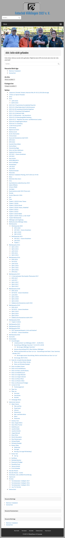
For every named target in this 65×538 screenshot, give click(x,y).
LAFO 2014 (15, 101)
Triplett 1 (16, 242)
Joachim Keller (16, 429)
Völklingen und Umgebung (16, 220)
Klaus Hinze (15, 435)
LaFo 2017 (14, 280)
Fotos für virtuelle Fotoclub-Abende (21, 360)
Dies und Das (17, 406)
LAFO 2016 (15, 263)
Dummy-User (15, 420)
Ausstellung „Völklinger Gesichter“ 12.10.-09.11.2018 (29, 345)
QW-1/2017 (15, 282)
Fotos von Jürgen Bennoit (19, 374)
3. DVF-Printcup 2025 (15, 125)
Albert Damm (15, 404)
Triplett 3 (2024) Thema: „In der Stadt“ (19, 215)
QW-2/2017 (15, 284)
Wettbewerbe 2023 (14, 324)
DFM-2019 (15, 307)
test (10, 197)
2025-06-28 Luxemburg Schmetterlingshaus (21, 109)
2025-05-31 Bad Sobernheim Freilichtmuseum (22, 107)
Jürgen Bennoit (16, 433)
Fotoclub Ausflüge (14, 148)
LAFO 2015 (15, 251)
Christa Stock (13, 136)
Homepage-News (16, 399)
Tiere (10, 199)
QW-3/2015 (15, 249)
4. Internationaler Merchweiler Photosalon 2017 (25, 276)
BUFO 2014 (15, 103)
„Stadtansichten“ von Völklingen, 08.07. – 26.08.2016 (29, 343)
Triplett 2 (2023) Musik (15, 205)
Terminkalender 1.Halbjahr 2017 (21, 481)
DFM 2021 (12, 140)
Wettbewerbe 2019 (14, 305)
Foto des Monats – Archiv (16, 472)
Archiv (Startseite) (14, 134)
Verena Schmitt (16, 466)
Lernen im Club (16, 385)
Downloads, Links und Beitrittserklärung (20, 474)
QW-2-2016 (15, 267)
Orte (10, 181)
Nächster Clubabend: (15, 71)
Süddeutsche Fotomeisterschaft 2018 (22, 303)
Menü (5, 24)
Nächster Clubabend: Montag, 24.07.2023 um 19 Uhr (24, 174)
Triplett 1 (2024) (13, 203)
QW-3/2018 (15, 301)
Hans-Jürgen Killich (17, 423)
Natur (10, 177)
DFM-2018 (15, 290)
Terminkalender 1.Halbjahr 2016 (21, 485)
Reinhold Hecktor (16, 460)
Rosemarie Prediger (17, 462)
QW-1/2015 (15, 247)
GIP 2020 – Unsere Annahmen (22, 230)
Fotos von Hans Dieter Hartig (22, 362)
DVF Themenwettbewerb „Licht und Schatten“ (24, 330)
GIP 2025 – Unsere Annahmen (20, 332)
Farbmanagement (19, 387)
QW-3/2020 (17, 234)
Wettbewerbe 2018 (14, 288)
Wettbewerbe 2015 (14, 245)
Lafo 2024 (12, 168)
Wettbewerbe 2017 (14, 274)
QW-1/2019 (15, 311)
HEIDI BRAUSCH (14, 160)
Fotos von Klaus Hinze (18, 378)
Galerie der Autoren (14, 402)
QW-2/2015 (15, 255)
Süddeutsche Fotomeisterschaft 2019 (22, 317)
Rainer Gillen (15, 445)
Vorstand (16, 393)
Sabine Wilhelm (13, 185)
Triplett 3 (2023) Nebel (15, 213)
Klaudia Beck (12, 164)
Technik (11, 193)
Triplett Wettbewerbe (15, 217)
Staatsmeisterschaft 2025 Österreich (19, 191)
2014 (10, 98)
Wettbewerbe (13, 224)
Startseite (12, 336)
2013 (10, 96)
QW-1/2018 (15, 297)
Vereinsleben (12, 339)
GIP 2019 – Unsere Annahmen (20, 309)
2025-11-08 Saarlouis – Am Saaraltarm (20, 115)
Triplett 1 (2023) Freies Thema (17, 201)
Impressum (12, 477)
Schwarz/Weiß (13, 187)
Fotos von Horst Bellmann (16, 150)
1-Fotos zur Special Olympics (17, 94)
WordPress (32, 534)
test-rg (16, 456)
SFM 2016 (14, 271)
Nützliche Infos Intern (15, 179)
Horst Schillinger (13, 162)
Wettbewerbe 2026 (14, 334)
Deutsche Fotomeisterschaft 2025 (18, 138)
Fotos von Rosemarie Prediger (20, 383)
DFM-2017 (15, 278)
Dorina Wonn (12, 146)
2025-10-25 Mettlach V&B (16, 113)
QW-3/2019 (15, 315)
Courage (39, 534)
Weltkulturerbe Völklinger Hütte (18, 222)
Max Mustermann (16, 439)
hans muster (12, 158)
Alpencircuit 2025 (14, 129)
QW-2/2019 (15, 313)
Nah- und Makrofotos (20, 414)
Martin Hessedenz (17, 437)
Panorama (17, 418)
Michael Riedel (16, 441)
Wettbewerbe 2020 (17, 226)
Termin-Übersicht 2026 (15, 195)
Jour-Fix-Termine (16, 487)
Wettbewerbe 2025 (14, 328)
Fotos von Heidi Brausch (18, 372)
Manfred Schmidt (14, 170)
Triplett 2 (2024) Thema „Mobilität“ (19, 207)
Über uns (14, 391)
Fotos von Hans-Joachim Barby (20, 370)
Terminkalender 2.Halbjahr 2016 (21, 483)
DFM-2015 (15, 253)
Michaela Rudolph (16, 443)
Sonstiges (11, 189)
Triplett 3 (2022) (13, 211)
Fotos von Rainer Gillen (18, 381)
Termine (11, 479)
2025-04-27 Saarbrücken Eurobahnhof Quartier (22, 105)
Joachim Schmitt (16, 431)
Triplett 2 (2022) (16, 322)
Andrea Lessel (13, 132)
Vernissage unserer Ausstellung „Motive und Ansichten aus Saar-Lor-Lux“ (37, 355)
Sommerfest (12, 73)
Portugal (16, 449)
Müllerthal (17, 447)
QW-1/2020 (17, 232)
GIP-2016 (14, 261)
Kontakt (16, 397)
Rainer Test (15, 453)
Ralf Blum (14, 458)
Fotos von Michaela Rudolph (22, 364)
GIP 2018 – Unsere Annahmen (20, 292)
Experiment (17, 408)
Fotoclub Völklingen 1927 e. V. (32, 13)
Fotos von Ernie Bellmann (19, 368)
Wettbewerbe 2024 (14, 326)
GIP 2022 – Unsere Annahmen (17, 154)
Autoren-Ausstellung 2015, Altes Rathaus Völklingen (29, 349)
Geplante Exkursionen (15, 152)
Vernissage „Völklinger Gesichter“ (26, 347)
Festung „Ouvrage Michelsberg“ (23, 451)
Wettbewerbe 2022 (14, 320)
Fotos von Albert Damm (18, 366)
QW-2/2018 (15, 299)
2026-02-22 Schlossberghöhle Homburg (20, 117)
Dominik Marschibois (15, 144)
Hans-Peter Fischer (17, 425)
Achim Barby (12, 127)
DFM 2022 (12, 142)
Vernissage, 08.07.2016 (20, 358)
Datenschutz (12, 489)
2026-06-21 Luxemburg (15, 123)
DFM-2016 (15, 259)
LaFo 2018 (14, 295)
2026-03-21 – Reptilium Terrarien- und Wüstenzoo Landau (25, 119)
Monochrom (17, 412)
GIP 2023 (11, 156)
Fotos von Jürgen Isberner (19, 376)
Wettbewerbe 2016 (14, 257)
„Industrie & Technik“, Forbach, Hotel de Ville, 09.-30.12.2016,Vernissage (29, 92)
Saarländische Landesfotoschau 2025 (19, 183)
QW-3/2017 (15, 286)
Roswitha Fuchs (16, 464)
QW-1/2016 (15, 265)
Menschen (12, 172)
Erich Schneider (16, 468)
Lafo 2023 (12, 166)
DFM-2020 (17, 228)
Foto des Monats (13, 470)
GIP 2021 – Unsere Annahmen (22, 238)
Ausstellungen (15, 341)
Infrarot (16, 410)
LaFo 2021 (17, 240)
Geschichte (17, 395)
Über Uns (14, 389)
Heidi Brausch (15, 427)
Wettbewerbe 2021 (17, 236)
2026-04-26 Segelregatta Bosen (18, 121)
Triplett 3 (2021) (13, 209)
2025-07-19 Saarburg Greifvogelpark (19, 111)
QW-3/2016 (15, 269)
